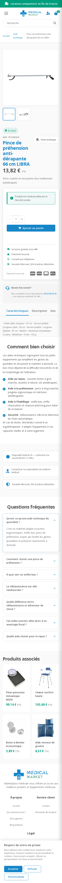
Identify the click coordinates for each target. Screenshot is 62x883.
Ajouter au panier (33, 228)
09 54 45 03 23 (50, 293)
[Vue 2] (23, 114)
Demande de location (45, 812)
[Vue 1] (9, 114)
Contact (46, 805)
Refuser (32, 868)
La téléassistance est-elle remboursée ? (21, 588)
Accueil (6, 35)
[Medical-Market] (31, 774)
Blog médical (16, 824)
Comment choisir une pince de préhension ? (24, 560)
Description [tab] (39, 311)
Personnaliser (16, 876)
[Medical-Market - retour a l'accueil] (31, 13)
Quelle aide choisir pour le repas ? (26, 636)
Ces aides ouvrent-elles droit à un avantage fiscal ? (26, 622)
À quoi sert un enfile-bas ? (22, 574)
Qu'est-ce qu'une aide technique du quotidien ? (27, 520)
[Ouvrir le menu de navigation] (6, 13)
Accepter (13, 868)
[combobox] (31, 23)
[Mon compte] (48, 13)
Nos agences (16, 818)
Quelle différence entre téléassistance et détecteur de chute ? (24, 605)
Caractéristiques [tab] (17, 311)
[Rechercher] (54, 23)
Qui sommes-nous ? (16, 812)
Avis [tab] (53, 311)
